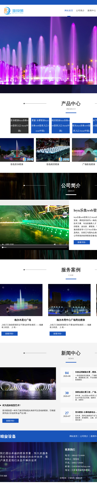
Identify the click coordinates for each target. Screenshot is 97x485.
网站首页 (69, 10)
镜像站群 (79, 478)
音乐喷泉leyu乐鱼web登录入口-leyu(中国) (20, 125)
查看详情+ (81, 242)
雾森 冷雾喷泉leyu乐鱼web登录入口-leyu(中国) (40, 125)
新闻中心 (92, 10)
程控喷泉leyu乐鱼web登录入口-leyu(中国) (61, 125)
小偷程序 (71, 478)
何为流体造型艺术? (11, 405)
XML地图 (3, 476)
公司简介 (80, 10)
